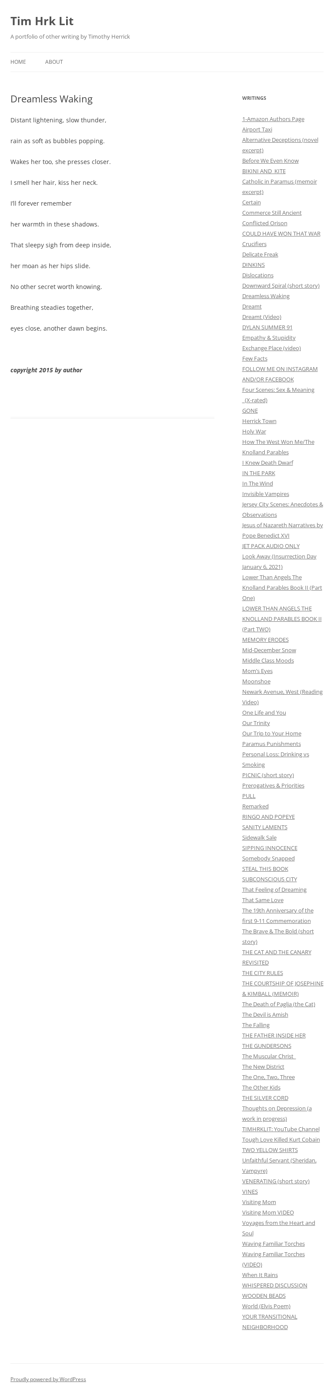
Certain (251, 202)
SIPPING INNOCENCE (269, 848)
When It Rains (260, 1275)
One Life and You (264, 712)
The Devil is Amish (265, 1014)
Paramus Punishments (271, 744)
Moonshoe (256, 681)
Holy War (254, 431)
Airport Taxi (257, 129)
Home (18, 62)
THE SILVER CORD (265, 1098)
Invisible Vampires (265, 494)
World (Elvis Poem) (266, 1306)
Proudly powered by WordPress (48, 1379)
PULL (249, 796)
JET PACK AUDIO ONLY (271, 546)
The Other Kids (261, 1087)
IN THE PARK (258, 473)
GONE (250, 410)
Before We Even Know (270, 160)
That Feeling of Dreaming (274, 889)
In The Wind (257, 483)
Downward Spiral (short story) (281, 285)
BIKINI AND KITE (264, 171)
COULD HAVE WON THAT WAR (281, 233)
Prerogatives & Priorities (273, 785)
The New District (263, 1066)
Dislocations (258, 275)
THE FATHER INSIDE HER (274, 1035)
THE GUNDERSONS (266, 1046)
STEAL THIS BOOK (265, 869)
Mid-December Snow (269, 650)
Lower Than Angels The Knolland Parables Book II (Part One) (282, 587)
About (54, 62)
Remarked (255, 806)
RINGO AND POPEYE (268, 817)
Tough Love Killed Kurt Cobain (281, 1139)
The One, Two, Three (268, 1077)
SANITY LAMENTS (264, 827)
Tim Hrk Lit (41, 21)
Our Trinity (256, 723)
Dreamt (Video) (261, 317)
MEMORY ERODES (265, 639)
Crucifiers (254, 244)
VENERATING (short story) (276, 1181)
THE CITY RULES (262, 973)
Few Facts (254, 358)
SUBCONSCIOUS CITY (269, 879)
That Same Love (263, 900)
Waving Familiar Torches (273, 1243)
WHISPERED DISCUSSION (274, 1285)
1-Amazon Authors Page (273, 119)
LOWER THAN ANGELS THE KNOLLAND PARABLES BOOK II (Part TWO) (282, 618)
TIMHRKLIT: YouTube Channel (281, 1129)
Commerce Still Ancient (272, 213)
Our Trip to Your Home (271, 733)
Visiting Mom (259, 1202)
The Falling (256, 1025)
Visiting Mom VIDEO (268, 1212)
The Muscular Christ (269, 1056)
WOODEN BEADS (264, 1296)
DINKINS (253, 265)
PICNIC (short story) (268, 775)
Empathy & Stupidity (269, 337)
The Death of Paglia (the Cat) (278, 1004)
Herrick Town (259, 421)
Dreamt (252, 306)
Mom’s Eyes (257, 671)
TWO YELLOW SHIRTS (270, 1150)
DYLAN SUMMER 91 (267, 327)
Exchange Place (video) (271, 348)
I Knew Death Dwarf (267, 462)
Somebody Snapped (268, 858)
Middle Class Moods (268, 660)
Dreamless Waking (266, 296)
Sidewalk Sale (259, 837)
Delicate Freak (260, 254)
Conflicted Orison (264, 223)
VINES (250, 1191)
